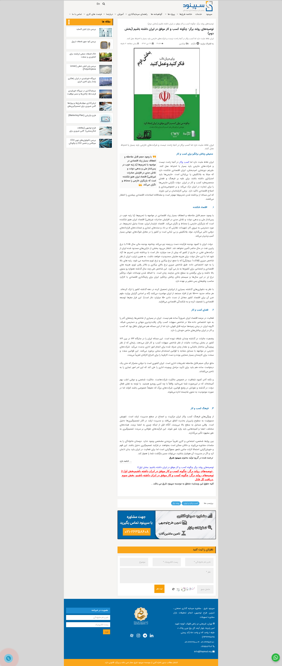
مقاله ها (106, 22)
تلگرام (193, 43)
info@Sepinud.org (203, 651)
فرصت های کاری (94, 14)
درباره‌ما (109, 14)
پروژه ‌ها (171, 14)
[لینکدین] (151, 635)
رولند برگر (176, 503)
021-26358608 (137, 532)
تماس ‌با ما (77, 14)
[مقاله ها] (69, 22)
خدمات (198, 14)
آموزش (120, 14)
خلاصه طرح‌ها (185, 14)
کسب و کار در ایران (190, 503)
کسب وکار (184, 162)
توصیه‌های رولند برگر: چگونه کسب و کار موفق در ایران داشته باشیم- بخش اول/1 (175, 467)
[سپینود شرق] (198, 6)
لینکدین (182, 43)
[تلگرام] (145, 635)
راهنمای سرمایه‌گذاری (137, 14)
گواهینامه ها (156, 14)
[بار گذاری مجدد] (173, 589)
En (98, 4)
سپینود (209, 14)
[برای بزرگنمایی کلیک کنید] (167, 94)
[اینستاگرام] (138, 635)
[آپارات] (132, 635)
